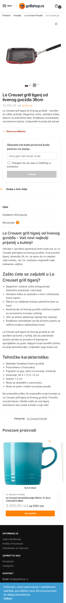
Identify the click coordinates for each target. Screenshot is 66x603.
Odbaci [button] (8, 598)
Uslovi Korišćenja (12, 539)
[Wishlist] (49, 441)
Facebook (8, 561)
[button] (57, 6)
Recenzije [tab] (10, 222)
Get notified (30, 513)
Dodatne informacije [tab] (15, 214)
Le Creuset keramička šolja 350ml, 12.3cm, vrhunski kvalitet (28, 499)
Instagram (8, 565)
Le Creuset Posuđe (33, 15)
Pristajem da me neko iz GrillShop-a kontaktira (29, 164)
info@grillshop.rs (19, 579)
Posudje (17, 15)
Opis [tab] (5, 207)
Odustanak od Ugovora (15, 548)
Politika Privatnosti (13, 543)
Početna (6, 15)
